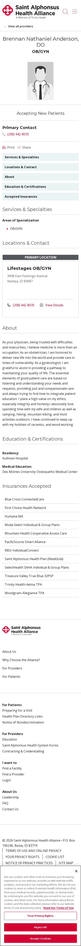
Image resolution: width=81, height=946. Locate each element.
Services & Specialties (22, 157)
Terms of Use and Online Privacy (33, 851)
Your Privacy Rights (23, 857)
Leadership (10, 797)
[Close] (76, 871)
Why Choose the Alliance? (21, 660)
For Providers (12, 668)
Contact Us (10, 809)
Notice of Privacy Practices (29, 863)
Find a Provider (13, 774)
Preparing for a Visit (17, 710)
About (9, 177)
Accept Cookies (40, 938)
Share (26, 147)
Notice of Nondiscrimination (23, 722)
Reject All (40, 927)
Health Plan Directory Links (22, 716)
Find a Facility (12, 768)
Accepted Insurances (21, 196)
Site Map (66, 863)
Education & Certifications (25, 186)
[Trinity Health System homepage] (30, 17)
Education (9, 739)
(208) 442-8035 (17, 134)
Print (10, 147)
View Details (54, 305)
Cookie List (55, 857)
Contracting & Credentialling (23, 751)
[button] (75, 10)
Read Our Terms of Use (58, 908)
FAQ (5, 803)
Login (6, 780)
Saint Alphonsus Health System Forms (30, 745)
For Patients (11, 676)
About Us (9, 651)
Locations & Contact (21, 167)
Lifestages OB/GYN (29, 268)
